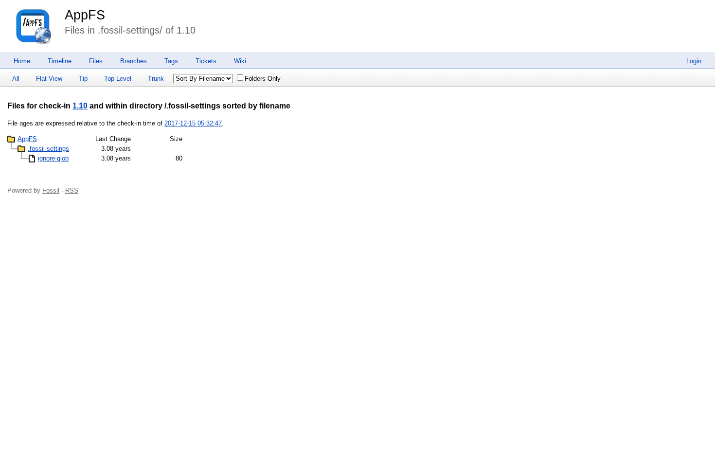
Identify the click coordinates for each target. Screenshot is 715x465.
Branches (133, 61)
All (15, 78)
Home (22, 61)
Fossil (50, 190)
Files (96, 61)
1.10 (80, 106)
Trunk (156, 78)
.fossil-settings (48, 148)
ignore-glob (53, 158)
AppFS (85, 15)
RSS (71, 190)
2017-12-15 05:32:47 (193, 123)
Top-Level (117, 78)
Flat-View (49, 78)
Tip (83, 78)
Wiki (240, 61)
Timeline (60, 61)
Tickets (206, 61)
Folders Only (263, 78)
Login (693, 61)
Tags (171, 61)
